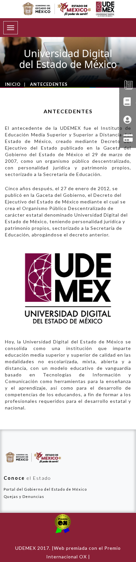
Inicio (13, 84)
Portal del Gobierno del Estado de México (45, 489)
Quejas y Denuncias (24, 496)
